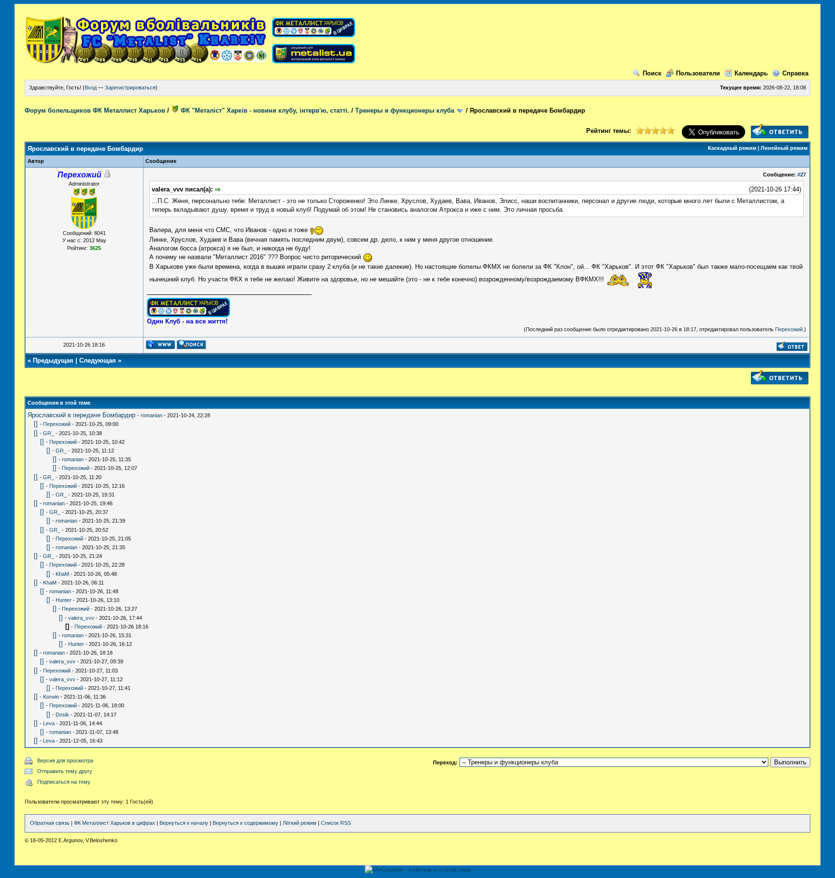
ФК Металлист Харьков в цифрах (114, 823)
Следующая (97, 360)
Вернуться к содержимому (245, 823)
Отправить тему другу (64, 771)
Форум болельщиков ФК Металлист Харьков (95, 110)
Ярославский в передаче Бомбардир (81, 415)
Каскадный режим (732, 148)
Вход (91, 87)
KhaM (62, 574)
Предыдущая (53, 360)
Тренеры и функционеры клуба (404, 110)
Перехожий (789, 329)
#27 (801, 174)
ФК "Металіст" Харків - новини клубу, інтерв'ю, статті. (264, 110)
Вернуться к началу (183, 823)
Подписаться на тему (63, 782)
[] (36, 423)
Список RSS (336, 823)
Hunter (64, 600)
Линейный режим (784, 148)
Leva (49, 723)
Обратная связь (50, 823)
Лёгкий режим (300, 823)
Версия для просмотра (65, 760)
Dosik (62, 714)
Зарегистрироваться (130, 87)
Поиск (652, 73)
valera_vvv (81, 618)
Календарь (751, 73)
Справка (795, 73)
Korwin (51, 697)
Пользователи (698, 73)
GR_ (48, 433)
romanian (151, 415)
